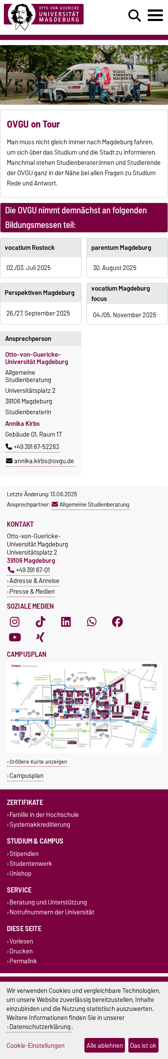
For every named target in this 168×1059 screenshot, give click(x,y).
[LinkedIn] (66, 621)
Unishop (20, 873)
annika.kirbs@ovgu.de (44, 461)
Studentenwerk (30, 863)
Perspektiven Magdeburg (40, 293)
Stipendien (24, 854)
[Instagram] (14, 621)
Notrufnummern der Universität (51, 912)
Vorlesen (21, 941)
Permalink (23, 961)
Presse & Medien (32, 591)
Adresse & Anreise (34, 580)
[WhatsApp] (92, 621)
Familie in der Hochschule (44, 815)
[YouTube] (14, 637)
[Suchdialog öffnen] (134, 16)
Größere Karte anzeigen (38, 761)
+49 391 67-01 (33, 569)
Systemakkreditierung (39, 825)
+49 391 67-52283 (36, 447)
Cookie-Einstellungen (35, 1045)
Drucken (21, 951)
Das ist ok (143, 1045)
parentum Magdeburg (121, 248)
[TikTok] (40, 621)
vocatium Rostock (30, 248)
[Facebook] (117, 621)
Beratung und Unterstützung (48, 902)
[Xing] (40, 637)
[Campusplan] (84, 751)
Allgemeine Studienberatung (94, 504)
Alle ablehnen (105, 1045)
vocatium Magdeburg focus (120, 293)
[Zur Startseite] (51, 17)
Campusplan (26, 775)
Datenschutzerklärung (40, 1026)
